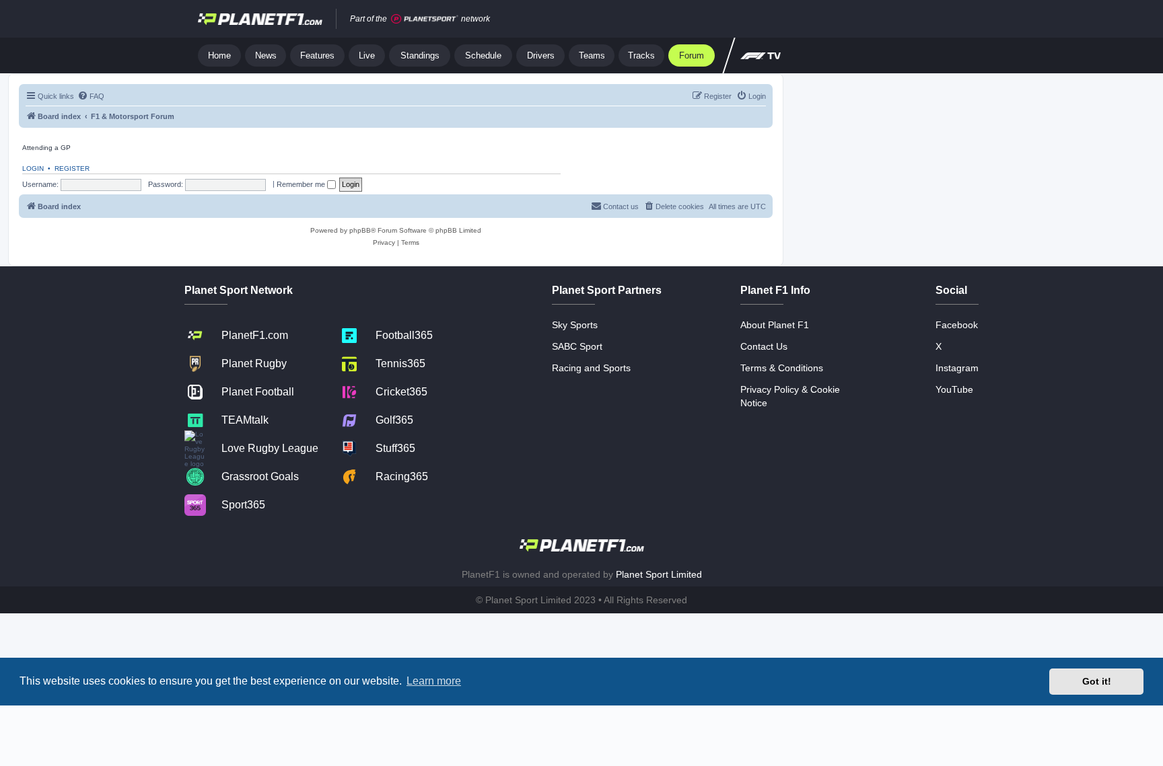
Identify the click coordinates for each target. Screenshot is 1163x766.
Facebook (957, 324)
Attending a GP (46, 147)
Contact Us (763, 346)
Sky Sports (575, 324)
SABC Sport (577, 346)
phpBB (360, 230)
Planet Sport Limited (659, 574)
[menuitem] (90, 96)
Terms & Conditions (781, 367)
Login (33, 168)
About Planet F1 (774, 324)
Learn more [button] (434, 681)
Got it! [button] (1096, 681)
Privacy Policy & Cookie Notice (790, 396)
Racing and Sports (591, 367)
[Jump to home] (260, 19)
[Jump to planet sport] (424, 19)
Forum (691, 55)
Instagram (957, 367)
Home (219, 55)
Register (72, 168)
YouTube (954, 389)
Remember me (302, 184)
